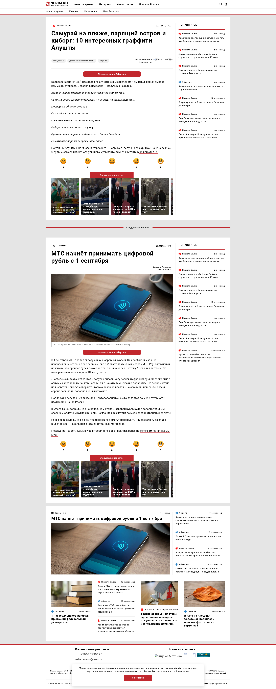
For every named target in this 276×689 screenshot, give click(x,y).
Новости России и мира (156, 609)
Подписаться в (112, 74)
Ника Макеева (143, 59)
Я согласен (138, 677)
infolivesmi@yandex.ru (91, 659)
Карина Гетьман (162, 267)
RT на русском (97, 372)
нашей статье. (148, 151)
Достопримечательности (81, 60)
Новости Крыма (63, 26)
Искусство (58, 60)
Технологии (61, 246)
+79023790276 (91, 654)
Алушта (103, 60)
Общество (186, 82)
